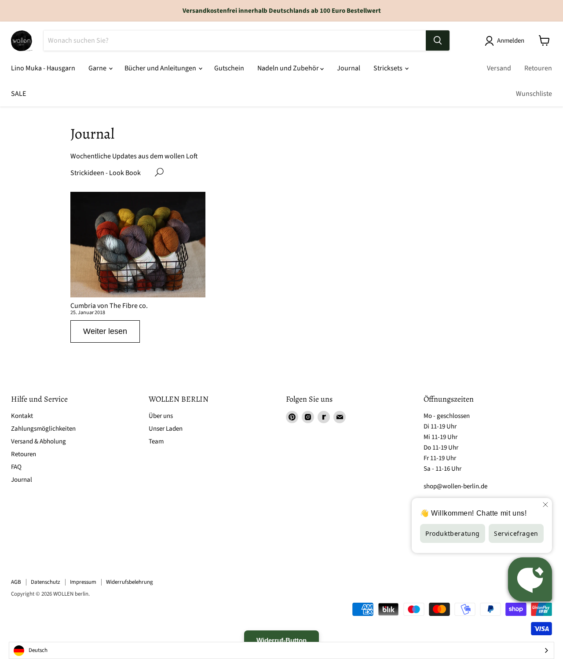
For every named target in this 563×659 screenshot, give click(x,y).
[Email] (339, 417)
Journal (348, 68)
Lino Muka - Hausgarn (43, 68)
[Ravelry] (324, 417)
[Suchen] (438, 40)
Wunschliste (534, 94)
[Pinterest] (292, 417)
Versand (499, 68)
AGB (16, 582)
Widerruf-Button (281, 640)
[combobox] (281, 650)
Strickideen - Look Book (105, 173)
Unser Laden (166, 428)
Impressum (83, 582)
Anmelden (510, 40)
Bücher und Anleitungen (160, 68)
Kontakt (22, 416)
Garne (98, 68)
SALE (18, 94)
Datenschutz (45, 582)
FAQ (16, 467)
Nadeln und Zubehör (288, 68)
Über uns (161, 416)
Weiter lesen (105, 331)
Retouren (538, 68)
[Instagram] (308, 417)
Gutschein (229, 68)
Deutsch (38, 650)
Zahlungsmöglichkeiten (43, 428)
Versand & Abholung (38, 441)
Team (156, 441)
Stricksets (388, 68)
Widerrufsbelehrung (129, 582)
